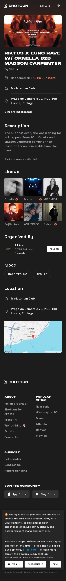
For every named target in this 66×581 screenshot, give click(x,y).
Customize (33, 564)
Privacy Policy (20, 572)
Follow (54, 249)
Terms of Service (42, 572)
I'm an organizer (15, 404)
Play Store (48, 494)
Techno (41, 274)
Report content (15, 471)
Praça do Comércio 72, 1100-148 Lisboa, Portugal (34, 311)
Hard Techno (17, 274)
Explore (45, 5)
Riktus (13, 69)
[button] (54, 249)
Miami (40, 418)
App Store (19, 494)
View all (41, 436)
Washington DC (47, 412)
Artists (9, 431)
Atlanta (41, 424)
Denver (41, 430)
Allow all (14, 564)
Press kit (10, 420)
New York (42, 406)
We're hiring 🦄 (15, 425)
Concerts (11, 437)
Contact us (12, 465)
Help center (12, 459)
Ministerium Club (23, 298)
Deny (55, 564)
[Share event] (58, 6)
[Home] (16, 6)
